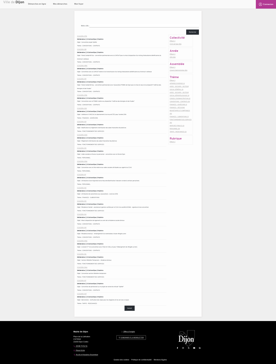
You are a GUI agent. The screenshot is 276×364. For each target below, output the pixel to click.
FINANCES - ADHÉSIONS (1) (178, 104)
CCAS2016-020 (82, 108)
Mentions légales (160, 360)
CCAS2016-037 (82, 294)
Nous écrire (80, 350)
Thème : (79, 46)
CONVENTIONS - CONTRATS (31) (180, 101)
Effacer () (172, 41)
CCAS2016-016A (82, 267)
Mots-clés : (85, 26)
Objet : (79, 42)
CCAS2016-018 (81, 49)
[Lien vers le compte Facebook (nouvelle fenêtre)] (177, 348)
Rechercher (192, 32)
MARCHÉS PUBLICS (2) (177, 126)
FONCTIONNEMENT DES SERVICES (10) (181, 121)
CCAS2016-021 (81, 122)
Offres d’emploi (129, 332)
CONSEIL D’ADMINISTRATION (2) (180, 98)
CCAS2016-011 (81, 175)
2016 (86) (173, 57)
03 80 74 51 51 (81, 346)
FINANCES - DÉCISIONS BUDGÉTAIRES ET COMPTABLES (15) (180, 110)
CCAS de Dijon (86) (175, 44)
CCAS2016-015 (81, 228)
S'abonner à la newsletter (132, 337)
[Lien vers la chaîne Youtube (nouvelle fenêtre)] (194, 348)
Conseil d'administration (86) (178, 70)
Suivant (129, 308)
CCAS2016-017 (81, 281)
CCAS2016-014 (81, 214)
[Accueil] (14, 5)
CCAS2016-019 (81, 79)
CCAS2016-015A (82, 241)
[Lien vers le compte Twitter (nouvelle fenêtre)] (189, 348)
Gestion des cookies (121, 360)
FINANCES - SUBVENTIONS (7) (179, 116)
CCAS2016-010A (82, 161)
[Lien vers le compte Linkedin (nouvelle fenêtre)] (200, 348)
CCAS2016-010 (81, 148)
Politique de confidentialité (141, 360)
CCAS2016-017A (82, 36)
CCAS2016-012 (81, 188)
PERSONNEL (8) (175, 129)
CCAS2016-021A (82, 135)
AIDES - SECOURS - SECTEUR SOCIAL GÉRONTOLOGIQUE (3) (179, 94)
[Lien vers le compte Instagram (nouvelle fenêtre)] (183, 348)
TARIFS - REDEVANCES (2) (178, 132)
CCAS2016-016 (81, 254)
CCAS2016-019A (82, 95)
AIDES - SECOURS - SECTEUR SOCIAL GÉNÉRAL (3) (179, 88)
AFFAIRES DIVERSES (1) (177, 83)
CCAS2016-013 (81, 201)
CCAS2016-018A (82, 66)
